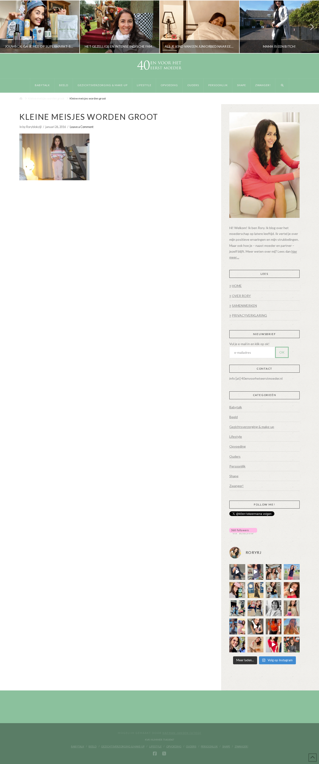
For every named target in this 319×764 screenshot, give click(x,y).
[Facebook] (155, 754)
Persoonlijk (237, 466)
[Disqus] (116, 244)
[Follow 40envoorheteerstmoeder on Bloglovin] (243, 531)
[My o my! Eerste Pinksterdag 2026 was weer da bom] (292, 590)
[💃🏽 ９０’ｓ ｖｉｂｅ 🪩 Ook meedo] (274, 645)
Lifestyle (235, 437)
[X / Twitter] (164, 754)
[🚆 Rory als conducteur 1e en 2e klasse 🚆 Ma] (237, 572)
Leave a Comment (81, 127)
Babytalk (235, 407)
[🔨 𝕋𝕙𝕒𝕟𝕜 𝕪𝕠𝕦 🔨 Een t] (255, 645)
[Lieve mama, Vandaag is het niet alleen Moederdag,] (274, 608)
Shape (233, 476)
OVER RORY (241, 296)
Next (309, 26)
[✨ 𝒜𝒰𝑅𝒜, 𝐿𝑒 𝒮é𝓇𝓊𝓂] (292, 608)
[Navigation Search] (282, 85)
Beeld (233, 417)
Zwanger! (236, 486)
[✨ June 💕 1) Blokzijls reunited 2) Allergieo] (274, 572)
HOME (237, 286)
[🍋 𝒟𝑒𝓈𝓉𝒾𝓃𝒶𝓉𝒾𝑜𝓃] (237, 590)
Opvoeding (237, 446)
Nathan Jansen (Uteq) (182, 732)
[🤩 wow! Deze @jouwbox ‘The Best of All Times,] (255, 572)
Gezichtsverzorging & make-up (251, 427)
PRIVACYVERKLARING (249, 315)
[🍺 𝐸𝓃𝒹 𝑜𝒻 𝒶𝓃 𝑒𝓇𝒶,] (237, 608)
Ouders (235, 456)
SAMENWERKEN (244, 306)
